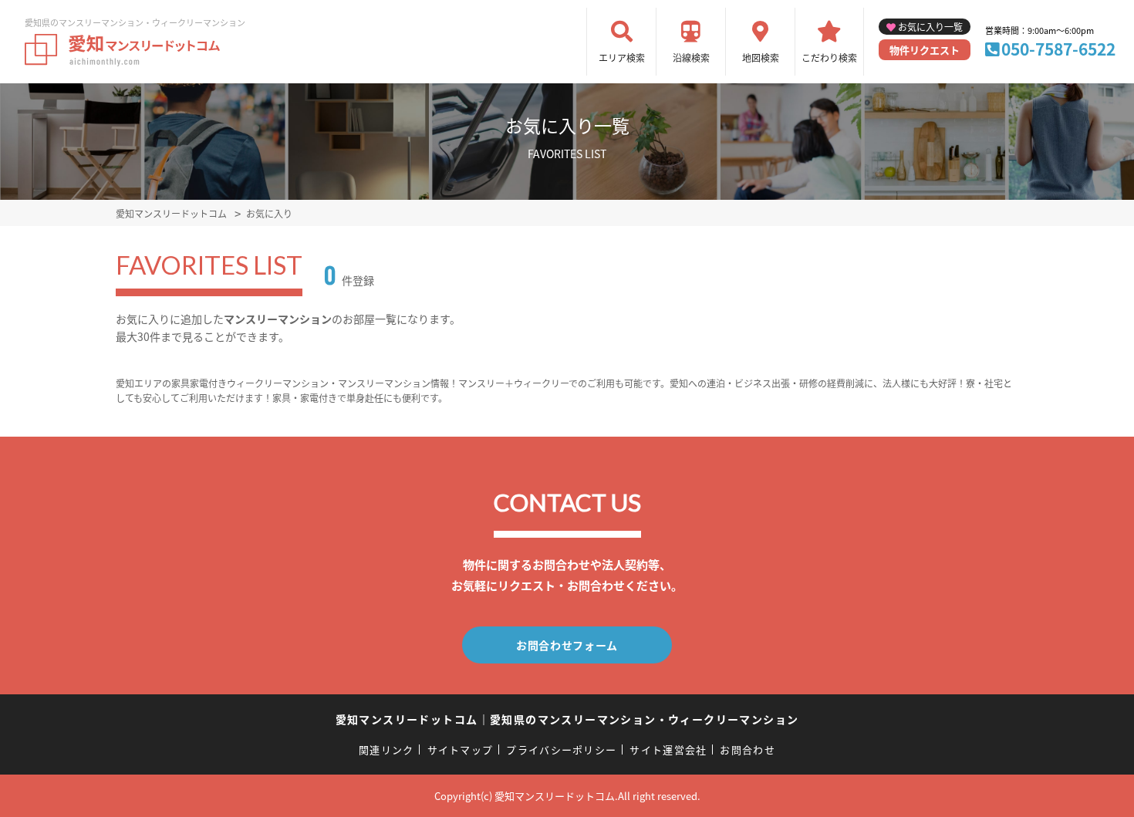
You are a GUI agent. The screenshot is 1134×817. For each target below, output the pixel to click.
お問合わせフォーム (567, 645)
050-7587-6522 (1058, 48)
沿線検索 (691, 57)
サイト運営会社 (668, 749)
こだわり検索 (829, 57)
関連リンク (386, 749)
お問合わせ (747, 749)
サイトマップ (460, 749)
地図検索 (760, 57)
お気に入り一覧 (930, 26)
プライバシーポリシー (561, 749)
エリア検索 (622, 57)
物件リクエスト (924, 49)
